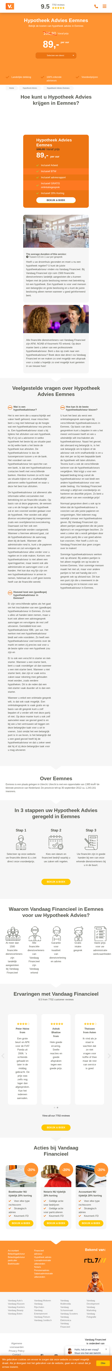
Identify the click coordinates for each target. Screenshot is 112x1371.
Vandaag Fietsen (42, 1317)
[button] (2, 1056)
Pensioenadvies (41, 1270)
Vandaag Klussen (16, 1303)
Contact (16, 1354)
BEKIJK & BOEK (56, 200)
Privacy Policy (16, 1351)
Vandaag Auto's (15, 1300)
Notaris (37, 1267)
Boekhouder (13, 1263)
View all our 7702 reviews (56, 1115)
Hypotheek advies (42, 1257)
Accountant (13, 1250)
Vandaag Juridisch (43, 1320)
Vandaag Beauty (15, 1310)
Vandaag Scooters (69, 1313)
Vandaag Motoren (42, 1300)
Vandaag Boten (15, 1313)
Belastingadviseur (16, 1254)
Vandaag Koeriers (16, 1307)
